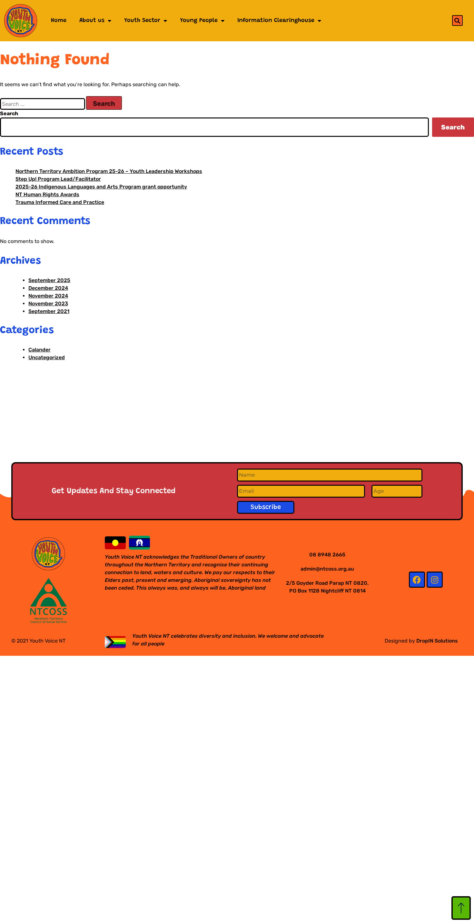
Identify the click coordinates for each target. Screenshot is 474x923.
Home (58, 21)
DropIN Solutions (437, 641)
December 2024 (48, 288)
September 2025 (49, 280)
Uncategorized (46, 357)
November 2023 (48, 303)
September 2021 (48, 311)
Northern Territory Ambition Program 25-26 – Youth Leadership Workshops (108, 171)
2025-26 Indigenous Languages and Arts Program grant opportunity (101, 187)
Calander (39, 350)
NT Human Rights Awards (47, 194)
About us (91, 21)
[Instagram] (435, 580)
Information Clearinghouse (275, 21)
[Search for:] (43, 104)
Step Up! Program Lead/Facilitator (58, 179)
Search (9, 113)
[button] (457, 20)
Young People (199, 21)
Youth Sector (142, 21)
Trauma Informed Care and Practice (59, 202)
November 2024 (48, 296)
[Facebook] (417, 580)
